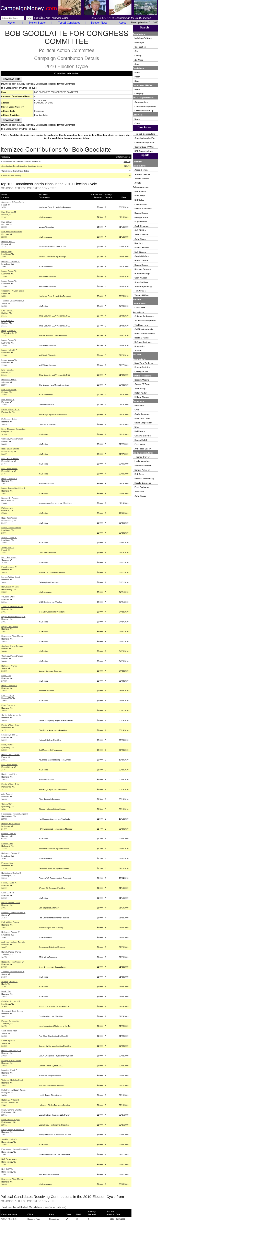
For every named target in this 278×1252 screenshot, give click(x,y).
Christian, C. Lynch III (10, 1001)
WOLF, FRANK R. (9, 1219)
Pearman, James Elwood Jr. (13, 913)
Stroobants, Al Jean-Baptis (12, 202)
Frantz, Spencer (8, 1041)
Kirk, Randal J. (7, 311)
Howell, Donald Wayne (11, 952)
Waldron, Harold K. (9, 982)
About (122, 22)
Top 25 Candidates (69, 22)
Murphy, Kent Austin (10, 1021)
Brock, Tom (6, 676)
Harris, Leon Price (9, 479)
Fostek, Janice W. (9, 567)
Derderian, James (8, 380)
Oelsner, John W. (8, 834)
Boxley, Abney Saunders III (12, 1130)
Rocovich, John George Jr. (12, 962)
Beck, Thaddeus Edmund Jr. (13, 429)
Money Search (37, 22)
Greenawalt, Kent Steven (12, 1011)
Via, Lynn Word (7, 597)
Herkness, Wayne (9, 666)
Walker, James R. (9, 538)
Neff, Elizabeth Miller (10, 587)
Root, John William (9, 469)
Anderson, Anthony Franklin (13, 942)
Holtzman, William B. (10, 1100)
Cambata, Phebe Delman (12, 439)
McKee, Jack (7, 508)
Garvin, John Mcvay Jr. (11, 715)
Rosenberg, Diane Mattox (12, 636)
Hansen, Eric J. (8, 242)
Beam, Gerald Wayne (10, 1120)
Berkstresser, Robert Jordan (13, 1090)
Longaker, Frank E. (9, 735)
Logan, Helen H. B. (9, 350)
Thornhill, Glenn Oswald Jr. (12, 301)
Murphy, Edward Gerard (11, 1060)
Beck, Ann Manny (8, 557)
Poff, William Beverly (10, 922)
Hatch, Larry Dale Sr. (10, 755)
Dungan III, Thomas (10, 498)
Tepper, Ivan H (7, 547)
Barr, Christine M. (8, 212)
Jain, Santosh (7, 794)
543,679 (127, 166)
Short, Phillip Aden (9, 1031)
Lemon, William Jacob (10, 577)
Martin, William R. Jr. (10, 409)
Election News (99, 22)
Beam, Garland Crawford (11, 1110)
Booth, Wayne (7, 745)
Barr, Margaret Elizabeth (11, 232)
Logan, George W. (9, 271)
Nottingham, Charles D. (11, 873)
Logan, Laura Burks (9, 626)
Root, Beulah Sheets (10, 449)
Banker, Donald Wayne (11, 528)
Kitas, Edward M (8, 705)
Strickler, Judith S (8, 1139)
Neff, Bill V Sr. (7, 1169)
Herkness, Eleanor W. (10, 261)
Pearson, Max (7, 843)
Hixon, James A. (8, 331)
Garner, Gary (6, 251)
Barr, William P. (7, 222)
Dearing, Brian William (10, 824)
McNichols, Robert (9, 419)
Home (11, 22)
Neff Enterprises (8, 1159)
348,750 (127, 162)
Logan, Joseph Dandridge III (13, 488)
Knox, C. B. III (7, 695)
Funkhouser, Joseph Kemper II (14, 814)
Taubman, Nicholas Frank (12, 607)
